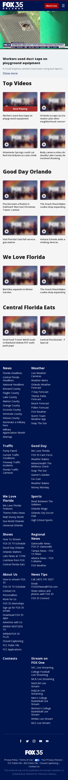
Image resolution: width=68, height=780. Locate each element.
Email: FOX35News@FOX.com (44, 585)
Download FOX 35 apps (13, 616)
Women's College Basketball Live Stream (41, 711)
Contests (10, 658)
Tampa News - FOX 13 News (42, 552)
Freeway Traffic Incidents (11, 464)
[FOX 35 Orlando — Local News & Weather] (13, 5)
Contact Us (9, 590)
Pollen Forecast (40, 407)
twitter (27, 741)
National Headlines (13, 384)
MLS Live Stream (40, 723)
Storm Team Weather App (38, 417)
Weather (38, 368)
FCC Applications (12, 649)
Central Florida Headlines (11, 379)
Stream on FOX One (39, 660)
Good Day (39, 446)
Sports (36, 496)
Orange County (11, 405)
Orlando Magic (39, 508)
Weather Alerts (39, 380)
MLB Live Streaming (42, 679)
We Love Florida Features (12, 507)
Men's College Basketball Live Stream (39, 701)
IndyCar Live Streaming (38, 692)
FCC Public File (11, 645)
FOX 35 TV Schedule (14, 543)
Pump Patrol (10, 450)
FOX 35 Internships (13, 603)
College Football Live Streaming (40, 673)
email (47, 741)
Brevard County (11, 388)
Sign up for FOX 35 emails (13, 609)
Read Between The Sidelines (42, 503)
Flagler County (11, 393)
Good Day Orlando (13, 547)
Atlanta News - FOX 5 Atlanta (42, 559)
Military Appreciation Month (14, 431)
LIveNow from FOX (14, 560)
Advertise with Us (12, 622)
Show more (10, 73)
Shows (8, 534)
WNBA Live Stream (42, 718)
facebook (21, 741)
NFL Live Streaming (42, 667)
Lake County (10, 397)
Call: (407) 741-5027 (42, 579)
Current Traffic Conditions (11, 456)
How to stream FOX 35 (14, 581)
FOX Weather (38, 411)
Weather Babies (40, 459)
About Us (10, 574)
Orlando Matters (12, 551)
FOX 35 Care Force (41, 455)
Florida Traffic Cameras (10, 471)
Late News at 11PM (14, 556)
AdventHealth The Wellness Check (41, 465)
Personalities (10, 595)
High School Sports (42, 520)
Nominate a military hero (14, 423)
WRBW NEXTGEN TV (13, 628)
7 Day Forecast (39, 391)
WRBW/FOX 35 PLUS (11, 635)
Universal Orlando (13, 525)
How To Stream (12, 539)
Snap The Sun (39, 423)
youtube (40, 741)
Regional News (38, 536)
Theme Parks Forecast (38, 397)
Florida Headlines (12, 373)
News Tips (39, 574)
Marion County (11, 401)
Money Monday (40, 487)
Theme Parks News (14, 512)
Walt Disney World (13, 517)
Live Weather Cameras (38, 374)
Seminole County (12, 413)
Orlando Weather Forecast (41, 386)
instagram (34, 741)
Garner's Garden (40, 474)
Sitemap (7, 436)
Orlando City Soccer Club (42, 514)
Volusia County (11, 418)
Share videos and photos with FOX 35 (42, 592)
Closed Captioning (13, 641)
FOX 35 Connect (40, 598)
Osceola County (12, 409)
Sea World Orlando (13, 521)
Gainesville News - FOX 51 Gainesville (41, 545)
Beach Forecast (40, 403)
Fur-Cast (36, 479)
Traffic (8, 446)
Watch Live (51, 6)
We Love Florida (40, 450)
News (7, 368)
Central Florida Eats (14, 564)
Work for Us (9, 599)
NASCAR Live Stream (38, 685)
